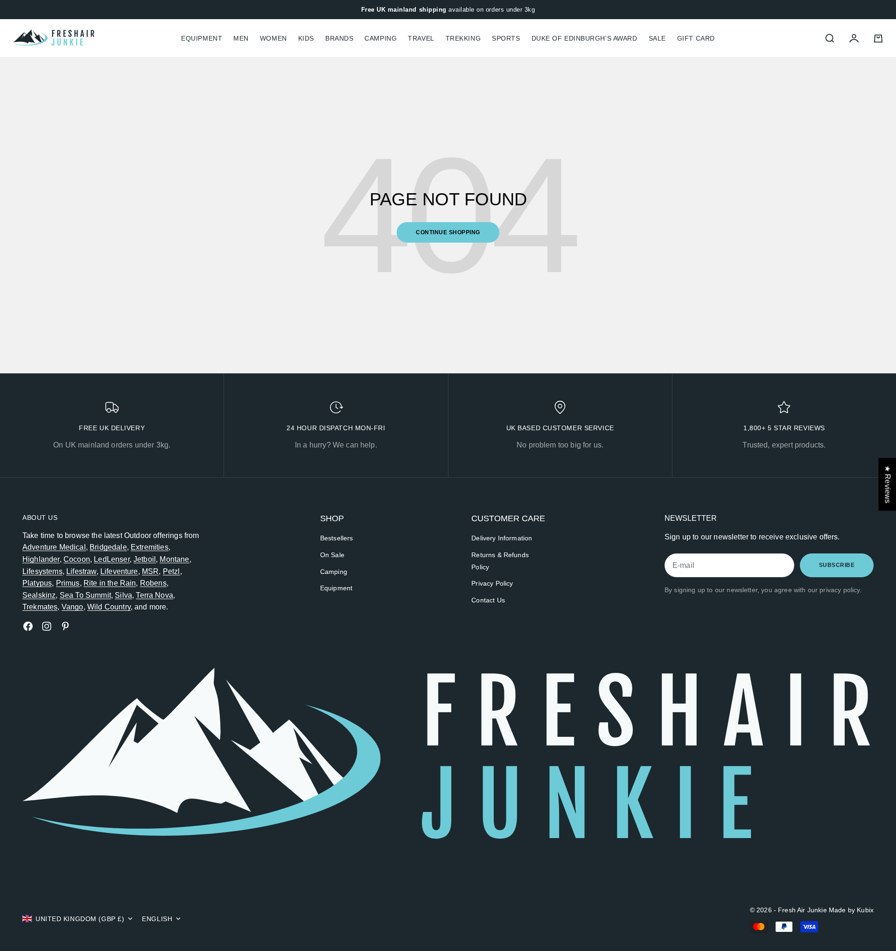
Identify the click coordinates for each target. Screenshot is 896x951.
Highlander (41, 559)
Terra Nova (154, 595)
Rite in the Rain (110, 583)
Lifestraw (81, 571)
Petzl (171, 571)
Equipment (336, 588)
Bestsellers (336, 538)
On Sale (332, 555)
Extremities (149, 547)
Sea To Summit (85, 595)
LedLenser (111, 559)
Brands (339, 38)
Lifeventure (119, 571)
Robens (153, 583)
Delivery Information (501, 538)
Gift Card (696, 38)
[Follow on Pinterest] (65, 626)
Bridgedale (108, 547)
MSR (150, 571)
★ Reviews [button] (887, 484)
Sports (506, 38)
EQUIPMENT (201, 38)
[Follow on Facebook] (28, 626)
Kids (306, 38)
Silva (123, 595)
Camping (380, 38)
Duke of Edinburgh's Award (584, 38)
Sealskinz (39, 595)
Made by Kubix (851, 910)
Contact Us (488, 600)
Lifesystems (42, 571)
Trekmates (39, 607)
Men (241, 38)
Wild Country (109, 607)
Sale (657, 38)
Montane (174, 559)
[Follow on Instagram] (46, 626)
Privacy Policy (492, 583)
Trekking (463, 38)
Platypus (37, 583)
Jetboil (144, 559)
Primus (68, 583)
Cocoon (76, 559)
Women (273, 38)
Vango (73, 607)
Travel (421, 38)
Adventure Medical (54, 547)
